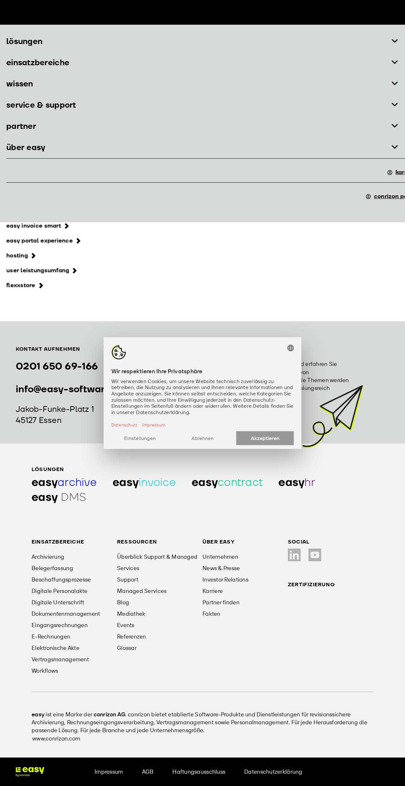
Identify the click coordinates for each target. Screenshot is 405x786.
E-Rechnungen (51, 636)
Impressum (109, 771)
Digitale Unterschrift (58, 602)
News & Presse (221, 568)
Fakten (211, 613)
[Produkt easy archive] (64, 482)
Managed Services (141, 590)
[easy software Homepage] (30, 772)
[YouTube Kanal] (314, 555)
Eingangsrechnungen (60, 625)
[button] (202, 41)
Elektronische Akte (55, 647)
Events (125, 625)
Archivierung (48, 556)
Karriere (212, 590)
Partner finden (221, 602)
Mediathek (131, 613)
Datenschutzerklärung (273, 771)
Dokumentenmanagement (66, 613)
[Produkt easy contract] (227, 482)
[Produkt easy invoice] (144, 482)
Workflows (45, 670)
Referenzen (131, 636)
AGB (148, 771)
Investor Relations (225, 579)
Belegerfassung (52, 568)
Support (127, 579)
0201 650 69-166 (57, 366)
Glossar (127, 647)
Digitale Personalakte (60, 590)
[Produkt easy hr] (296, 482)
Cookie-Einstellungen (349, 771)
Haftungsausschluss (198, 771)
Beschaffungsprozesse (61, 579)
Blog (123, 602)
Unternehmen (220, 556)
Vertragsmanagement (60, 659)
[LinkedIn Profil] (294, 555)
